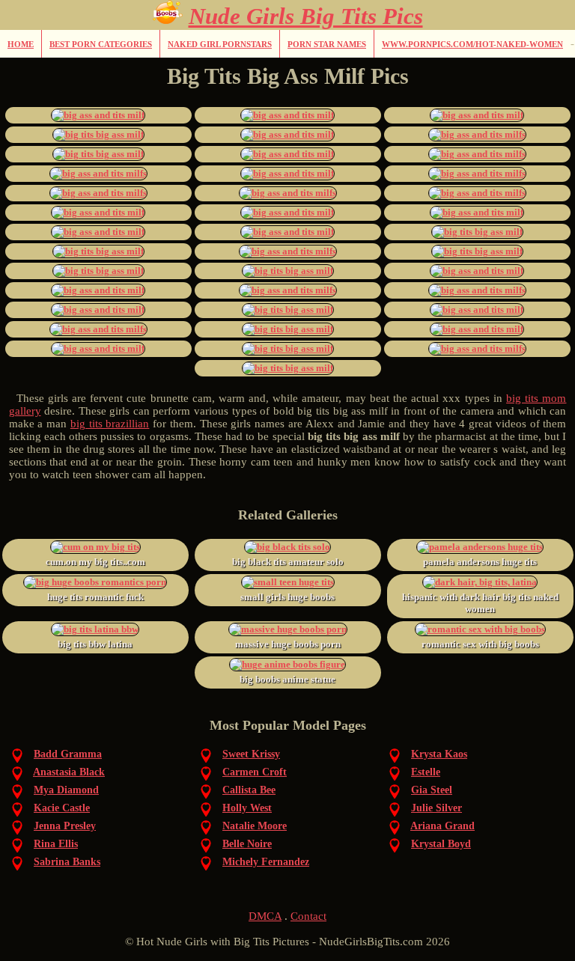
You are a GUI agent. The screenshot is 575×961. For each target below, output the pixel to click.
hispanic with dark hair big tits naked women (480, 602)
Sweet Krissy (251, 754)
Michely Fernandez (265, 861)
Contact (308, 916)
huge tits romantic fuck (95, 596)
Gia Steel (431, 790)
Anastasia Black (69, 772)
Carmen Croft (254, 772)
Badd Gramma (68, 754)
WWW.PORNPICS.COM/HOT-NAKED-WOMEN (472, 44)
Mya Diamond (66, 790)
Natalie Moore (254, 826)
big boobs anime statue (287, 679)
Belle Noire (247, 843)
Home (20, 44)
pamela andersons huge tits (480, 561)
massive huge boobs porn (288, 644)
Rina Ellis (56, 843)
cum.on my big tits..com (95, 561)
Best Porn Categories (100, 44)
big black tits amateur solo (288, 561)
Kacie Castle (62, 808)
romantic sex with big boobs (480, 644)
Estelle (425, 772)
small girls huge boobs (287, 596)
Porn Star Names (327, 44)
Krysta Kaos (439, 754)
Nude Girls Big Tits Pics (306, 16)
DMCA (265, 916)
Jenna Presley (65, 826)
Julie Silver (436, 808)
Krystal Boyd (441, 843)
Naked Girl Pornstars (220, 44)
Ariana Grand (442, 826)
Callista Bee (249, 790)
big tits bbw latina (95, 644)
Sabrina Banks (67, 861)
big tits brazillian (110, 424)
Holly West (247, 808)
